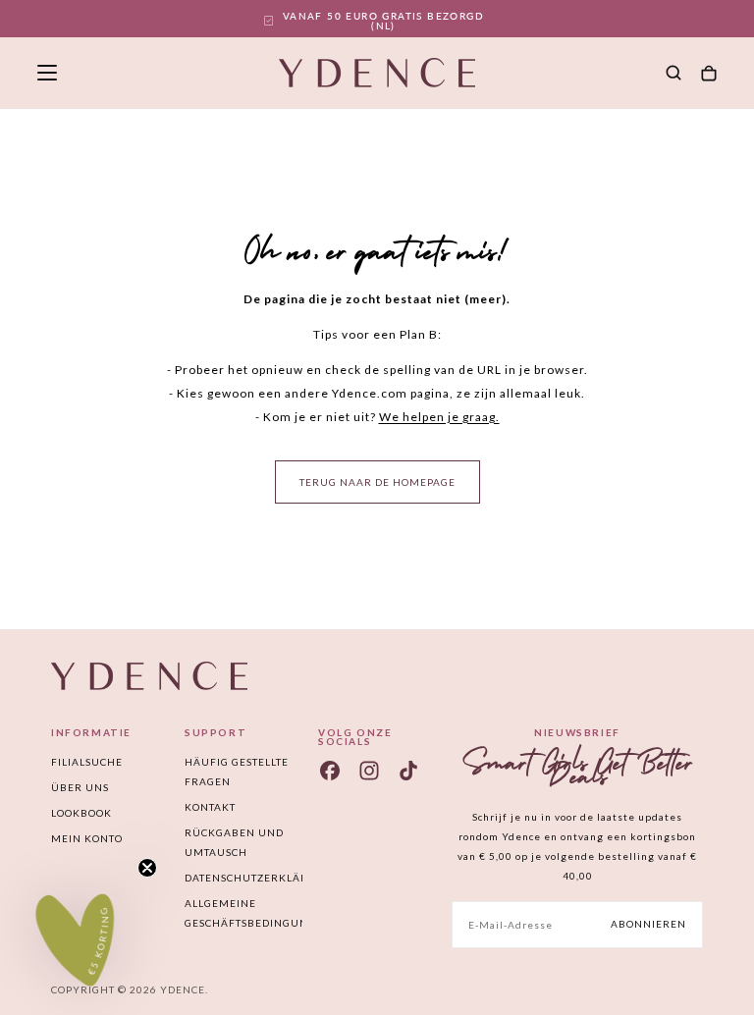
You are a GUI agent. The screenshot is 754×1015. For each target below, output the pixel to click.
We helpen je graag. (439, 416)
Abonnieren (648, 924)
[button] (47, 72)
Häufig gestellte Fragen (237, 771)
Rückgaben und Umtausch (234, 842)
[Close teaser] (147, 868)
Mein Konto (87, 838)
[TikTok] (408, 770)
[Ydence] (149, 676)
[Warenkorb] (709, 74)
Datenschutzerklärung (243, 877)
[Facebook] (330, 770)
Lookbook (81, 813)
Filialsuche (87, 762)
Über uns (80, 787)
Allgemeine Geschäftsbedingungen (243, 913)
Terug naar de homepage (377, 482)
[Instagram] (369, 770)
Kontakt (210, 807)
